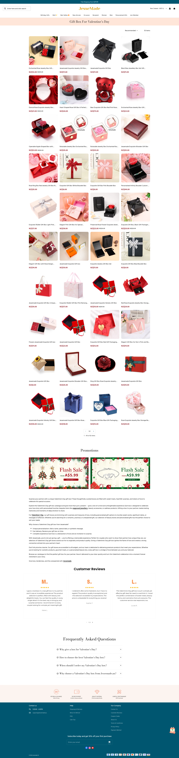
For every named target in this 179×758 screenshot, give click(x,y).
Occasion (87, 15)
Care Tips (72, 720)
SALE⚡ (55, 15)
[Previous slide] (86, 622)
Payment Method (116, 730)
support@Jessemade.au (40, 713)
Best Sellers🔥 (65, 15)
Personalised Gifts (121, 15)
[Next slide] (92, 622)
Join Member (134, 15)
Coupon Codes (115, 716)
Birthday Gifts (45, 15)
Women (104, 15)
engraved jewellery (80, 508)
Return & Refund (75, 713)
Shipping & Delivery (76, 709)
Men (111, 15)
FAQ (71, 716)
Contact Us (114, 709)
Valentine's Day (37, 515)
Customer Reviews (116, 713)
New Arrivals (77, 15)
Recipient (96, 15)
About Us (114, 720)
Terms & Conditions (117, 723)
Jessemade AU (35, 755)
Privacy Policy (115, 727)
